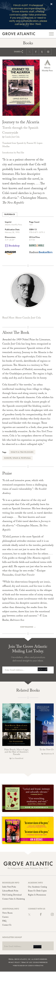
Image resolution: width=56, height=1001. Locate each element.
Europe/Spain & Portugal (17, 458)
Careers (5, 917)
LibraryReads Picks (10, 891)
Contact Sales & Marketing (13, 899)
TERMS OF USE (26, 962)
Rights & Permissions (37, 895)
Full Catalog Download (12, 895)
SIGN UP (42, 669)
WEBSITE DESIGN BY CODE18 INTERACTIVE (28, 965)
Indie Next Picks (9, 887)
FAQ (4, 921)
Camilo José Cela (12, 137)
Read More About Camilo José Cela (21, 318)
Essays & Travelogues (22, 452)
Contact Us (6, 925)
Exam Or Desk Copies (37, 891)
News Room (7, 913)
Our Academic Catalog (37, 887)
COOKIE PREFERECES (40, 962)
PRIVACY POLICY (14, 962)
